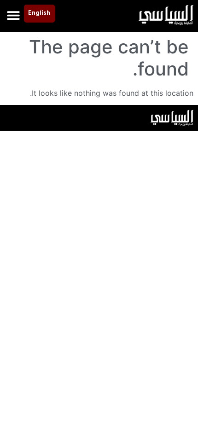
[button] (13, 15)
